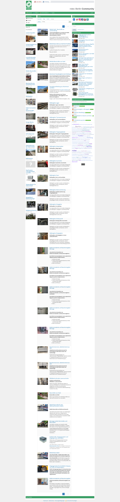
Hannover (74, 139)
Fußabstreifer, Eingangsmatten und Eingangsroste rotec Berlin (59, 437)
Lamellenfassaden (81, 142)
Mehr (83, 164)
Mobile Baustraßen (31, 71)
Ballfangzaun (29, 158)
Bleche (92, 127)
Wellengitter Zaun (54, 175)
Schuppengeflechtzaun (75, 154)
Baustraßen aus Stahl (55, 393)
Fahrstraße (86, 133)
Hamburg (90, 138)
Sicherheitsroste (74, 155)
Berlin (78, 126)
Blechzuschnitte (80, 128)
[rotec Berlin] (77, 19)
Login (92, 12)
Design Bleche (30, 122)
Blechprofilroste (74, 128)
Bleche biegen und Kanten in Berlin (85, 78)
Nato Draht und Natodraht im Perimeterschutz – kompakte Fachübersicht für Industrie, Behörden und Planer (85, 83)
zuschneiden (83, 160)
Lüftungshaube (74, 146)
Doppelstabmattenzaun (76, 131)
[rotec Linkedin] (74, 19)
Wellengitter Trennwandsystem (58, 117)
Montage (84, 146)
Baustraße (90, 124)
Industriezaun (87, 139)
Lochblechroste (74, 145)
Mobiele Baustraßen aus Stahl (57, 61)
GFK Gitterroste (30, 134)
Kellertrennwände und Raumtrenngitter (60, 478)
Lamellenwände (85, 143)
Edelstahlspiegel (79, 133)
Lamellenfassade (75, 142)
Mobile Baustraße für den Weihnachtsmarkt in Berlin (56, 405)
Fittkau (73, 135)
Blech (82, 127)
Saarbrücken (84, 151)
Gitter (86, 135)
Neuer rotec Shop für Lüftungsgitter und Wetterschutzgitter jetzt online (85, 65)
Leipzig (90, 143)
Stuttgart (85, 157)
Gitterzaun (85, 137)
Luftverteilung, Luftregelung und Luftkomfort (86, 89)
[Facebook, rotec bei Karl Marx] (82, 19)
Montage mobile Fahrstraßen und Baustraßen (58, 421)
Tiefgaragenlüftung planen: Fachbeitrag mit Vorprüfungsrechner (84, 36)
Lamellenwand (80, 143)
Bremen (85, 128)
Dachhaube (74, 130)
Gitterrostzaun (80, 137)
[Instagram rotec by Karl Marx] (80, 19)
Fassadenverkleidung (64, 89)
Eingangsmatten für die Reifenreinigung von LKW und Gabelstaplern (60, 466)
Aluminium (76, 124)
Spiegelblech (74, 157)
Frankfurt (80, 136)
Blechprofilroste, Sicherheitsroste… (31, 83)
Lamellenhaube (86, 142)
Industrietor (82, 139)
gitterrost (88, 135)
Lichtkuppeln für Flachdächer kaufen (85, 74)
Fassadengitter (77, 134)
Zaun (80, 160)
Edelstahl (74, 133)
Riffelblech (86, 148)
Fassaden (73, 134)
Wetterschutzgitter (75, 160)
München (89, 147)
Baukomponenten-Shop (54, 445)
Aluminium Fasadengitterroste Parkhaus (60, 74)
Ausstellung (87, 124)
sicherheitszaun (80, 155)
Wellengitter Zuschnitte (56, 161)
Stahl (77, 157)
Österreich (75, 162)
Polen (76, 148)
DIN (81, 130)
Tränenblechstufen (85, 158)
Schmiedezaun (79, 152)
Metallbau (78, 146)
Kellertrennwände (81, 140)
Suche (48, 19)
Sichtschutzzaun (90, 155)
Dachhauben (78, 130)
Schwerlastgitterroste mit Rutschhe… (32, 45)
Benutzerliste (30, 18)
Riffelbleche (90, 148)
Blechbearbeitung (87, 127)
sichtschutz (85, 155)
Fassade (90, 133)
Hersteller (78, 139)
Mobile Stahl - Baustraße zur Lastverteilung (57, 30)
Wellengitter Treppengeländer (57, 132)
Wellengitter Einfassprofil (56, 218)
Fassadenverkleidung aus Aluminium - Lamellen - (59, 87)
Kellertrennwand (75, 140)
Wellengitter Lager (54, 103)
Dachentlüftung (89, 128)
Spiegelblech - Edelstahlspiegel (30, 198)
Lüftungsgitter (88, 145)
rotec (74, 150)
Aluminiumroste (82, 124)
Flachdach (76, 135)
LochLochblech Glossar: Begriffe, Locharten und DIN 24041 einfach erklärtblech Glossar (86, 45)
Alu (72, 124)
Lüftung (84, 145)
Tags (44, 19)
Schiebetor (89, 151)
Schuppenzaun (82, 154)
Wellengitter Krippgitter (56, 204)
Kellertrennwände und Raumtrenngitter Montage (60, 248)
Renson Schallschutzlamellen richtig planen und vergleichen (85, 70)
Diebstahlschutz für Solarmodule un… (30, 147)
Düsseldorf (88, 131)
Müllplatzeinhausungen (32, 210)
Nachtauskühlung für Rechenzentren (83, 50)
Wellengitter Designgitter (56, 233)
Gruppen (29, 20)
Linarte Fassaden (30, 33)
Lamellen (88, 140)
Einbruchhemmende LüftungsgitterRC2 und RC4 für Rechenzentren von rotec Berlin (85, 94)
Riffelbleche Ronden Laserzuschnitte (59, 378)
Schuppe (83, 152)
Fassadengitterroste (84, 134)
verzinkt (89, 158)
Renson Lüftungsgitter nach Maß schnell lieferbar (86, 54)
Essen (83, 133)
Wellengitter (29, 96)
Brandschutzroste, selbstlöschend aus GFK (60, 347)
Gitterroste (75, 137)
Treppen (89, 157)
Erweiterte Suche (81, 29)
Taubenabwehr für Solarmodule (31, 185)
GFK (84, 135)
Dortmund (83, 131)
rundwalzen (79, 151)
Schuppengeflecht (88, 152)
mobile (82, 146)
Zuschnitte (91, 160)
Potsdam (79, 148)
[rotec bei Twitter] (87, 19)
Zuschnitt (87, 160)
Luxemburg (80, 145)
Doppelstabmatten (86, 130)
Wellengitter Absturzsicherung (57, 190)
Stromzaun (80, 157)
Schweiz (87, 154)
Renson (83, 148)
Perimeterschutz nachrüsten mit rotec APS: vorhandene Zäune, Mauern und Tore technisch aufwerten (86, 59)
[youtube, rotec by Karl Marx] (85, 19)
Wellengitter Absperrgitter (56, 146)
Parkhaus (73, 148)
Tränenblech (79, 158)
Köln (85, 141)
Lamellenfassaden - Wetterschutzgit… (31, 58)
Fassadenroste (91, 134)
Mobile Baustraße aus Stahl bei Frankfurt (60, 44)
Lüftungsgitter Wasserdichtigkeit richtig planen (86, 40)
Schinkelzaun (74, 152)
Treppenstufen (74, 158)
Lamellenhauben (75, 143)
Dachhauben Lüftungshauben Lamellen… (30, 171)
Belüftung (73, 127)
